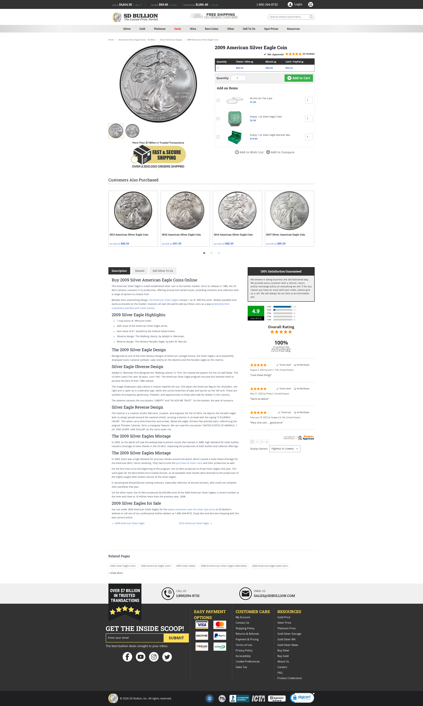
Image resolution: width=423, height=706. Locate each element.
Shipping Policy (245, 628)
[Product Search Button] (311, 16)
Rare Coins (211, 28)
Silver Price (284, 623)
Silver (127, 28)
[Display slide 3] (218, 253)
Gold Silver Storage (289, 634)
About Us (283, 661)
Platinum (160, 28)
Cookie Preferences (248, 661)
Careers (282, 667)
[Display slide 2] (211, 253)
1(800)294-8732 (187, 595)
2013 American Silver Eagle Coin (129, 234)
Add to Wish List (252, 152)
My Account (243, 617)
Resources (293, 28)
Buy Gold (283, 656)
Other (230, 28)
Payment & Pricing (247, 639)
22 (309, 53)
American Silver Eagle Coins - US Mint (137, 39)
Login (298, 4)
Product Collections (289, 678)
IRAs (193, 28)
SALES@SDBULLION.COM (274, 595)
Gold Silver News (287, 645)
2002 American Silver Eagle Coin (181, 234)
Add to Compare (283, 152)
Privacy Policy (244, 650)
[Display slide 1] (204, 253)
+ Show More (115, 573)
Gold (142, 28)
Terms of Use (244, 645)
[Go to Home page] (136, 17)
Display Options (259, 449)
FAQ (279, 673)
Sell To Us (249, 28)
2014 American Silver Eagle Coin (233, 234)
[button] (158, 84)
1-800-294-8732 (267, 4)
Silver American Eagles (171, 39)
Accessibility (243, 656)
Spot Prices (271, 28)
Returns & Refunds (247, 634)
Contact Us (242, 623)
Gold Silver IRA (286, 639)
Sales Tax (241, 667)
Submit (176, 637)
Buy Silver (283, 650)
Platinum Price (286, 628)
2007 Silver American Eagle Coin (285, 234)
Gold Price (283, 617)
